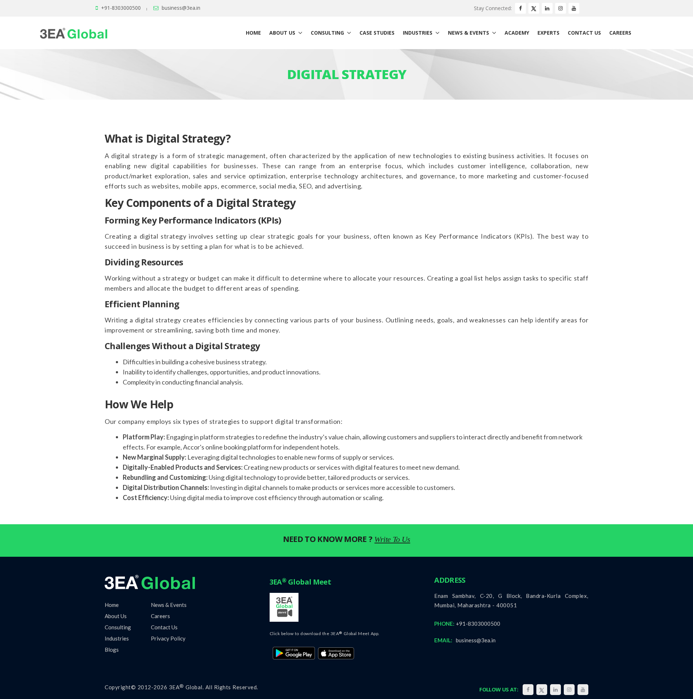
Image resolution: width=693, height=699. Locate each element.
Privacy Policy (168, 638)
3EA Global (185, 687)
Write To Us (392, 539)
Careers (160, 616)
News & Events (169, 605)
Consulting (118, 627)
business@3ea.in (181, 7)
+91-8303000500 (121, 7)
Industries (117, 638)
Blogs (112, 649)
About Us (116, 616)
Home (112, 605)
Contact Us (164, 627)
